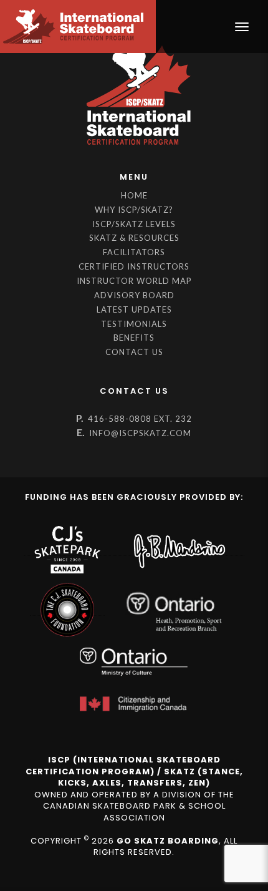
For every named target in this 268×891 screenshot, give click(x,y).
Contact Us (134, 352)
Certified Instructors (134, 266)
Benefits (134, 338)
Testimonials (134, 324)
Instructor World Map (134, 281)
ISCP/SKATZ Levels (134, 224)
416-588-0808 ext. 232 (140, 419)
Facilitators (134, 252)
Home (134, 195)
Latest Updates (134, 309)
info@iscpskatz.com (140, 433)
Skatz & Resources (134, 238)
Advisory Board (134, 295)
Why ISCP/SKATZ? (134, 210)
